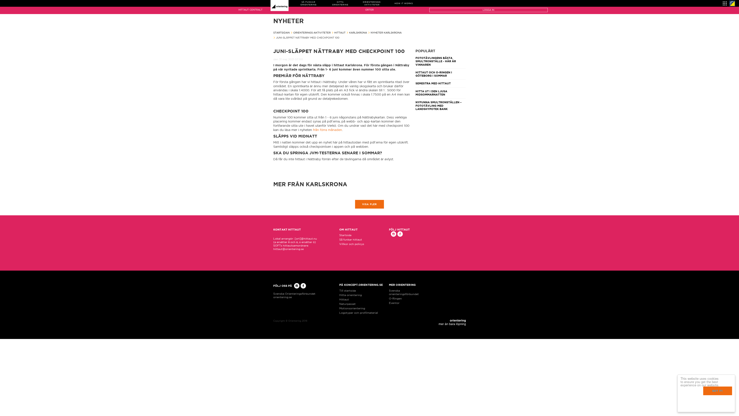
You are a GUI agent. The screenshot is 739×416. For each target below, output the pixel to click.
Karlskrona (358, 32)
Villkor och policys (351, 244)
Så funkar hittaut (350, 239)
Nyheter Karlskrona (386, 32)
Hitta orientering (350, 295)
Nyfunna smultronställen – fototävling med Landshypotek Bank (438, 106)
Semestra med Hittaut (433, 83)
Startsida (345, 235)
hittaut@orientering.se (288, 249)
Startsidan (281, 32)
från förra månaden (327, 130)
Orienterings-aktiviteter (312, 32)
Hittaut (339, 32)
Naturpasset (347, 303)
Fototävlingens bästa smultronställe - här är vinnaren (435, 61)
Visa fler (369, 204)
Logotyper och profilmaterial (358, 312)
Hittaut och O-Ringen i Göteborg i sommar (433, 74)
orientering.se (282, 297)
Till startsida (347, 290)
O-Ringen (395, 298)
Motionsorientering (352, 308)
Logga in (488, 10)
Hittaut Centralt (250, 9)
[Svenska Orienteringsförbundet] (732, 3)
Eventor (394, 302)
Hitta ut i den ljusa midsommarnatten (431, 93)
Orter (369, 9)
